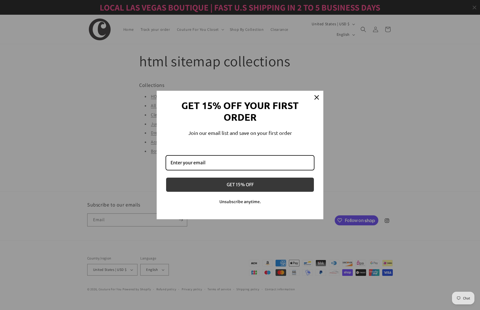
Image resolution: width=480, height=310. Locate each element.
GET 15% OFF (240, 184)
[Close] (316, 97)
